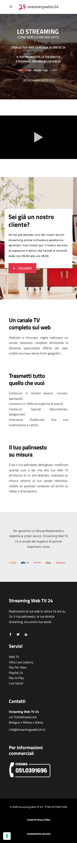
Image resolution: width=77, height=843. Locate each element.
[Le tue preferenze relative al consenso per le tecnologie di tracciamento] (7, 836)
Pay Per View (17, 667)
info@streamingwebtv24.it (27, 729)
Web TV (14, 656)
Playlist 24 (16, 672)
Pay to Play (16, 677)
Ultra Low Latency (21, 662)
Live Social (16, 683)
